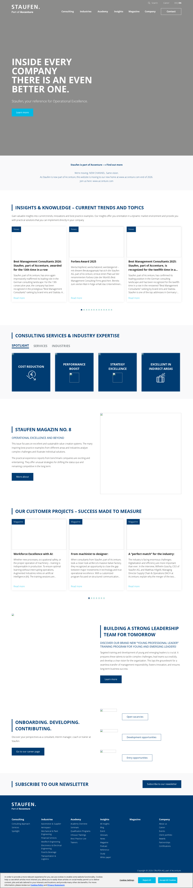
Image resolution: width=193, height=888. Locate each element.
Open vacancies (135, 716)
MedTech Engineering (50, 841)
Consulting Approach (21, 823)
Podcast (103, 846)
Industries (85, 11)
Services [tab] (40, 346)
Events (162, 831)
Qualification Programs (80, 831)
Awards (162, 838)
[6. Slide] (91, 309)
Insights (118, 11)
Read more (19, 298)
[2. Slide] (81, 309)
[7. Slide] (94, 309)
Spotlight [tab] (20, 345)
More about (22, 476)
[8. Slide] (96, 309)
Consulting (67, 11)
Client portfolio (165, 835)
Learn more (22, 112)
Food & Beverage (48, 852)
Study (102, 853)
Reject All (147, 880)
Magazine (134, 11)
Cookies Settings (127, 880)
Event (102, 831)
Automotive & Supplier (51, 823)
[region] (96, 880)
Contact (171, 11)
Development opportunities (141, 737)
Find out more (114, 164)
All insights (104, 823)
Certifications (165, 846)
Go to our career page (28, 751)
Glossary (104, 835)
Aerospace (46, 827)
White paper (105, 857)
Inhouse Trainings (78, 835)
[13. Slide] (108, 309)
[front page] (26, 9)
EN (180, 3)
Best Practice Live (78, 838)
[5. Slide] (89, 309)
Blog (102, 827)
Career (166, 3)
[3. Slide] (84, 309)
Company (150, 11)
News (102, 838)
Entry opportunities (137, 757)
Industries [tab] (61, 346)
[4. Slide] (86, 309)
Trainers (74, 842)
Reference (104, 849)
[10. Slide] (101, 309)
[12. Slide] (106, 309)
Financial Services (49, 838)
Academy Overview (79, 823)
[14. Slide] (111, 309)
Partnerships (164, 842)
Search (155, 3)
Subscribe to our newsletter (162, 784)
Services (15, 827)
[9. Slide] (99, 309)
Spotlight (15, 831)
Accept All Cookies (168, 880)
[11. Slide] (104, 309)
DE (175, 3)
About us (163, 823)
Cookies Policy (37, 885)
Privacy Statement (56, 885)
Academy (103, 11)
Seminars (75, 827)
